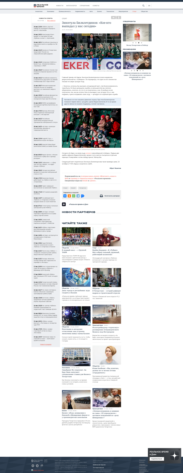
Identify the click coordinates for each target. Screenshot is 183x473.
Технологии (110, 11)
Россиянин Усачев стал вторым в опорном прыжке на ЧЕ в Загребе (45, 71)
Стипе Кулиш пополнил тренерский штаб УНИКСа (46, 206)
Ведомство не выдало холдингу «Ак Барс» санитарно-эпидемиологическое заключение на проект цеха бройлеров (106, 333)
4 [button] (141, 43)
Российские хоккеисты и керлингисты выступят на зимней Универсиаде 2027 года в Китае (45, 79)
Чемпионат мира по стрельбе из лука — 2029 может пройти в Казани (44, 338)
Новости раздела (45, 344)
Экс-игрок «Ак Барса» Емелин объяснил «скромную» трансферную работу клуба (45, 291)
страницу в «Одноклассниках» (82, 178)
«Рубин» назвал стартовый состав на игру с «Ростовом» (43, 331)
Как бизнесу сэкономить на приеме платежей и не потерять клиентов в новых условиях (76, 377)
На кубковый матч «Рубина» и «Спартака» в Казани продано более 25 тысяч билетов (45, 199)
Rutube (85, 181)
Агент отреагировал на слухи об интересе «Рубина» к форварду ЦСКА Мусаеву (45, 268)
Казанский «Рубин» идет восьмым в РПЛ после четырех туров (45, 276)
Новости (59, 5)
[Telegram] (78, 195)
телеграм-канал (87, 176)
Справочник (85, 5)
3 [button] (139, 43)
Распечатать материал (112, 196)
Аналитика (38, 11)
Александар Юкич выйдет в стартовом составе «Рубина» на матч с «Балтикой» (44, 36)
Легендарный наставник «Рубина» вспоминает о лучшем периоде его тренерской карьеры (105, 256)
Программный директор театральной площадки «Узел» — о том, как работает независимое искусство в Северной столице (106, 375)
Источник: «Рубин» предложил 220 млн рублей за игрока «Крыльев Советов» (44, 299)
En (149, 6)
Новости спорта (46, 18)
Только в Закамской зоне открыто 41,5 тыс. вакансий (106, 294)
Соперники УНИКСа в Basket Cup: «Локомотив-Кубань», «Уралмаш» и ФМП (45, 64)
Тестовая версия (98, 468)
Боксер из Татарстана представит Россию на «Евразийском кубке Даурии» (45, 52)
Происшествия (97, 325)
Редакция (142, 460)
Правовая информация (143, 465)
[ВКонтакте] (113, 17)
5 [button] (143, 71)
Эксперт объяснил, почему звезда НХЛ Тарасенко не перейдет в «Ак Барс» (45, 260)
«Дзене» (93, 181)
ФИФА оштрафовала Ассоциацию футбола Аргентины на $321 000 (45, 105)
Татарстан (82, 188)
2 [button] (136, 43)
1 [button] (133, 43)
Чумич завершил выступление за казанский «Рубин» (45, 187)
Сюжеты (96, 5)
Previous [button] (124, 32)
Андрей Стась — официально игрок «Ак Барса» (44, 139)
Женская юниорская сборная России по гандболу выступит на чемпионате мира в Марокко (44, 88)
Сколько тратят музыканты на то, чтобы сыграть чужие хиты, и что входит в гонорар (76, 335)
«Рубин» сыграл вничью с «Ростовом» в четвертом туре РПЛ (45, 323)
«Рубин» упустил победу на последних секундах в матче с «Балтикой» (44, 28)
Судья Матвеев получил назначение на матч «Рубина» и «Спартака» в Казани (44, 245)
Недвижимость (80, 11)
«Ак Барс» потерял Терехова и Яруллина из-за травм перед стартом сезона (45, 213)
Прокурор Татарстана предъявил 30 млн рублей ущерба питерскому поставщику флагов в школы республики (76, 419)
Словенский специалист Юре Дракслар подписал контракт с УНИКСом (44, 221)
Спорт (134, 11)
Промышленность (65, 11)
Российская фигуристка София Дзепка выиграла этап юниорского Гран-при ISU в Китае (45, 97)
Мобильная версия (99, 465)
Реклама (141, 462)
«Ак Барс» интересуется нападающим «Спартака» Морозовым (46, 237)
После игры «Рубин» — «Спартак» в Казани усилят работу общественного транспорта (45, 252)
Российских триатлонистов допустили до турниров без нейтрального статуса (45, 120)
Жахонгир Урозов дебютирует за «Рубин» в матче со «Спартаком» (45, 180)
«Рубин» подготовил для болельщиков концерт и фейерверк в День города (44, 229)
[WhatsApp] (73, 195)
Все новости (51, 20)
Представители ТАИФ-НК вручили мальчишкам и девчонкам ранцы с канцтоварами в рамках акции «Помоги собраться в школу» (76, 255)
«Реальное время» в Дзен (78, 204)
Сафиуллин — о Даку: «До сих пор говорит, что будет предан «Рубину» (45, 164)
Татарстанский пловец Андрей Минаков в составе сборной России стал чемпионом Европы (45, 284)
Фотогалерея (71, 5)
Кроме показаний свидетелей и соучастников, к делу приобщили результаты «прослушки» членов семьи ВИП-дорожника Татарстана (106, 419)
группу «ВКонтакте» (102, 176)
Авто (91, 11)
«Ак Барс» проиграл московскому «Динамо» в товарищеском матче (44, 128)
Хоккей (73, 188)
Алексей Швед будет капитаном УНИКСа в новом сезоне (45, 145)
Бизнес (99, 11)
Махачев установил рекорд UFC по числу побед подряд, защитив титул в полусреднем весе (45, 315)
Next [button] (150, 32)
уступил (88, 153)
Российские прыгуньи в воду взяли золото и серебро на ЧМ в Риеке (46, 44)
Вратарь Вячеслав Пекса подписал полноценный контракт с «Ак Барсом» (44, 112)
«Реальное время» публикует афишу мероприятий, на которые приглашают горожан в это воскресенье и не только (76, 295)
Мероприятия (123, 11)
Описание (142, 468)
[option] (137, 32)
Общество (144, 11)
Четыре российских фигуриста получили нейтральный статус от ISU (45, 172)
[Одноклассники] (118, 17)
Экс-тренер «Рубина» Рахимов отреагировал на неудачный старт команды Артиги (45, 307)
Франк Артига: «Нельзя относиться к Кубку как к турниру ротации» (45, 156)
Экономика (50, 11)
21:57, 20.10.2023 (67, 30)
